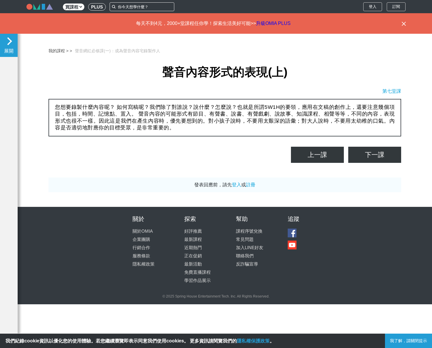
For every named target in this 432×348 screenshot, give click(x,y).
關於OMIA (143, 231)
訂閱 (396, 6)
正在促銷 (193, 255)
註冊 (250, 184)
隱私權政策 (144, 263)
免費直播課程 (197, 272)
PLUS (97, 6)
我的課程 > (58, 50)
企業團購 (141, 239)
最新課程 (193, 239)
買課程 (71, 6)
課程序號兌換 (249, 231)
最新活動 (193, 263)
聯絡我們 (245, 255)
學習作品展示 (197, 280)
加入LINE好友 (249, 247)
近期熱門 (193, 247)
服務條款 (141, 255)
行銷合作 (141, 247)
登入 (372, 6)
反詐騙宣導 (247, 263)
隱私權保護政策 (253, 340)
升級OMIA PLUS (273, 23)
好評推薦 (193, 231)
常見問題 (245, 239)
